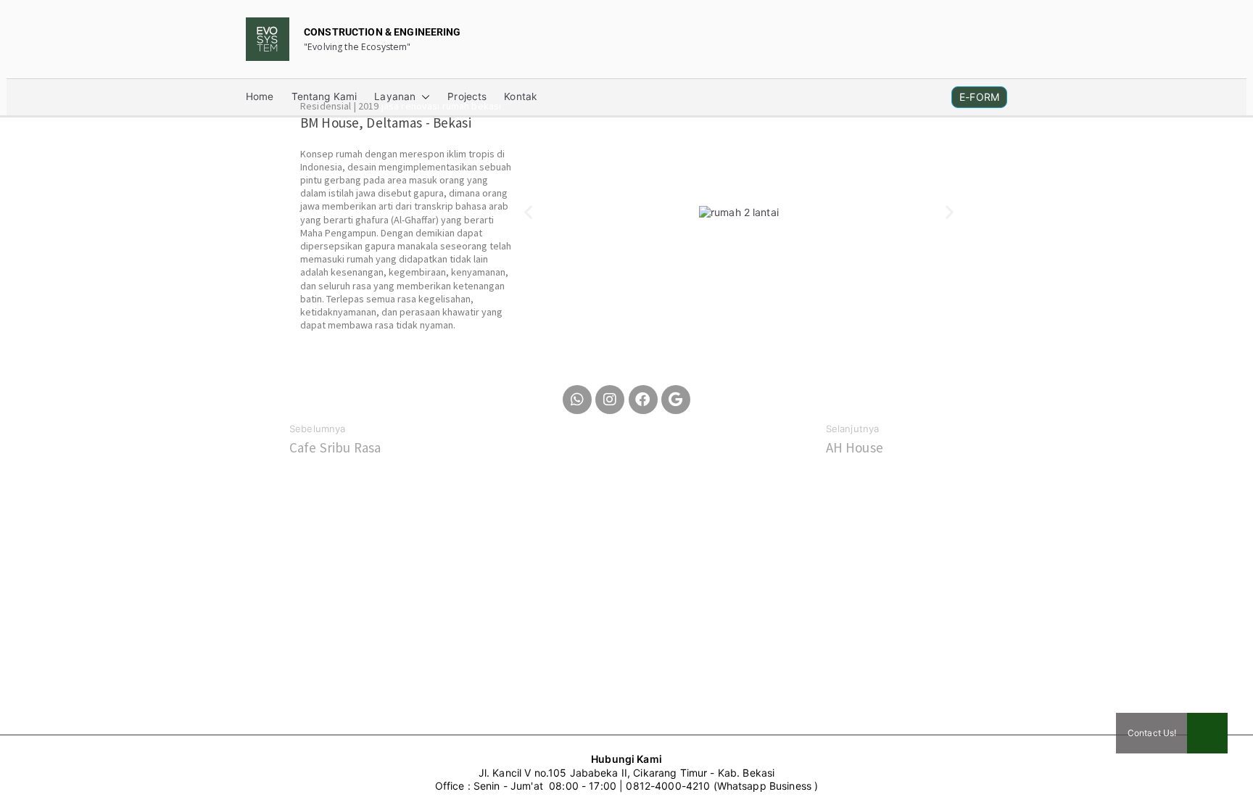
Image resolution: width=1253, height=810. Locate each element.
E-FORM (979, 97)
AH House (854, 447)
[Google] (675, 399)
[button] (422, 97)
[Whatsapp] (577, 399)
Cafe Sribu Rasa (335, 447)
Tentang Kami (324, 97)
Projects (467, 97)
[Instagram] (609, 399)
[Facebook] (643, 399)
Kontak (520, 97)
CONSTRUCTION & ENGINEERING (382, 32)
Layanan (394, 97)
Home (260, 97)
